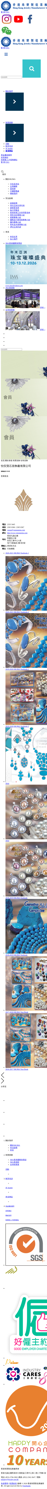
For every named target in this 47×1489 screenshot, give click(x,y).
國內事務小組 (15, 222)
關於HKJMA (15, 1145)
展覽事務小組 (15, 217)
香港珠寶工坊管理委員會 (20, 213)
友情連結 (4, 157)
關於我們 (9, 91)
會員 (12, 1150)
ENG (7, 12)
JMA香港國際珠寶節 (18, 1160)
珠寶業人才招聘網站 (9, 160)
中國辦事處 (14, 191)
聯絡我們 (13, 193)
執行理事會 (14, 210)
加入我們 (13, 239)
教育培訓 (9, 146)
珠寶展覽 (9, 123)
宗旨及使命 (14, 184)
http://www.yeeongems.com (17, 533)
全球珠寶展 (14, 1165)
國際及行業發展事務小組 (20, 220)
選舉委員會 (14, 208)
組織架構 (13, 203)
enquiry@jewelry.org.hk (9, 1479)
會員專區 (9, 151)
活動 (7, 144)
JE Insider (9, 149)
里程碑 (13, 189)
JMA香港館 (14, 1162)
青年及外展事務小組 (18, 225)
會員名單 (13, 237)
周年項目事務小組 (17, 215)
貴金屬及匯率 (6, 155)
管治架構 (13, 1148)
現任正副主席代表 (17, 205)
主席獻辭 (13, 186)
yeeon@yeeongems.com (16, 530)
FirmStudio (26, 1486)
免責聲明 (4, 1483)
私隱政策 (13, 1483)
